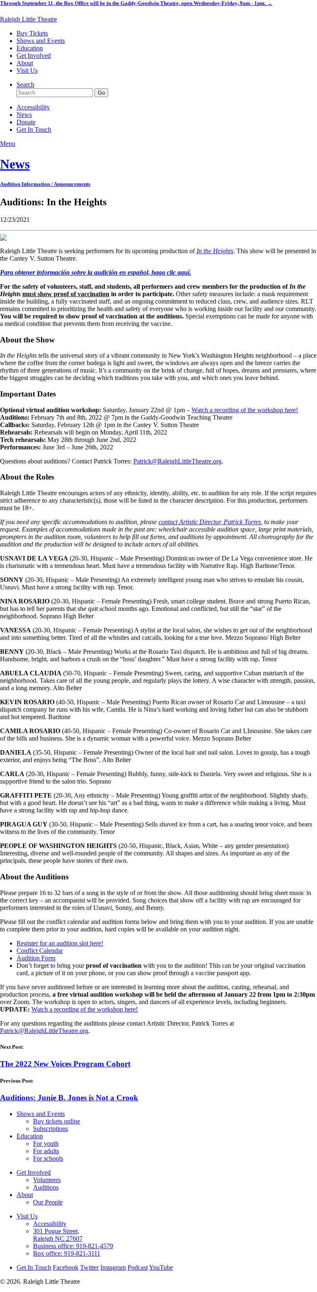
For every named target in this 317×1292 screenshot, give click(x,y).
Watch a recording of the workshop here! (245, 409)
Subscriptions (50, 1128)
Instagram (113, 1267)
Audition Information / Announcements (45, 184)
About (25, 62)
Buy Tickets (32, 33)
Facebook (65, 1267)
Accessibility (33, 107)
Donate (26, 122)
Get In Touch (34, 129)
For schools (48, 1158)
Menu (7, 143)
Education (30, 48)
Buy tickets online (56, 1121)
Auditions (46, 1187)
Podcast (138, 1267)
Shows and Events (41, 40)
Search (25, 84)
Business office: (73, 1245)
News (24, 114)
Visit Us (27, 70)
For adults (46, 1150)
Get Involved (34, 55)
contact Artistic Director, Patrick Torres (209, 521)
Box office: (66, 1253)
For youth (46, 1143)
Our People (48, 1202)
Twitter (89, 1267)
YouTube (161, 1267)
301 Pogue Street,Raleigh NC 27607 (58, 1235)
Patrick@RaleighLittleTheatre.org (177, 461)
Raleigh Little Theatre (28, 19)
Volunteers (47, 1179)
